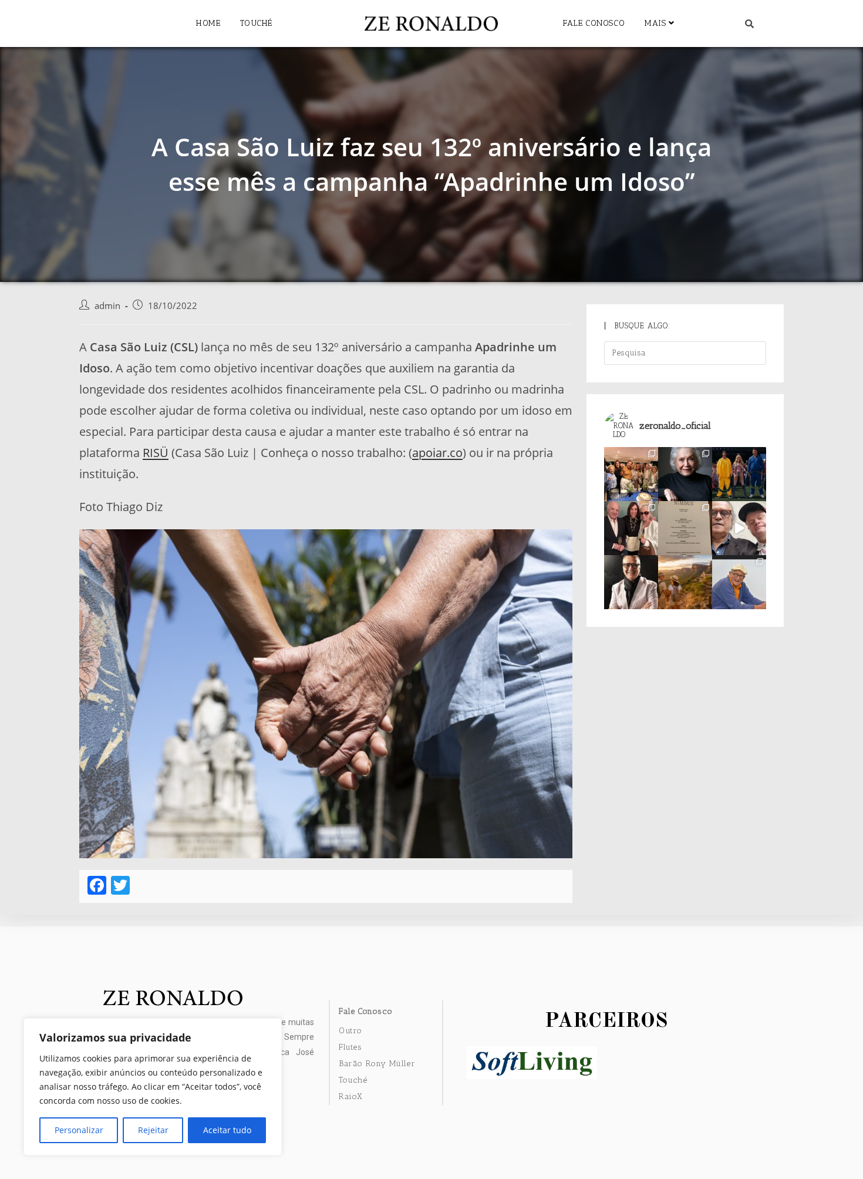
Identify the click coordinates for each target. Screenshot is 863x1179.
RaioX (351, 1096)
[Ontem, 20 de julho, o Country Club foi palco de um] (631, 474)
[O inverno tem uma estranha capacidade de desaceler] (685, 582)
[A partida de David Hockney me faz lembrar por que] (739, 582)
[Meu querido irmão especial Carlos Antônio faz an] (739, 528)
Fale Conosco (594, 23)
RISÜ (155, 453)
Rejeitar (153, 1130)
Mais (657, 23)
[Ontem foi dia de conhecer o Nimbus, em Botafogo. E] (685, 528)
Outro (350, 1031)
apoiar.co (437, 453)
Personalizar (79, 1130)
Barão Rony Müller (377, 1064)
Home (208, 23)
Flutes (350, 1047)
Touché (256, 23)
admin (107, 305)
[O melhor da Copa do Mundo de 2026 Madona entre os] (739, 474)
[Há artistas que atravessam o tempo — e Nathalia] (685, 474)
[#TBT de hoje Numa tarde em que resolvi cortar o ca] (631, 582)
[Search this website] (685, 352)
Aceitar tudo (227, 1130)
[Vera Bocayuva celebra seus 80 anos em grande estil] (631, 528)
